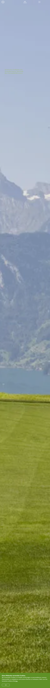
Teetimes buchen (3, 2)
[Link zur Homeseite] (25, 2)
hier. (16, 681)
